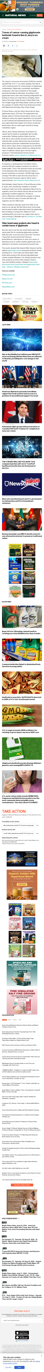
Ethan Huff (12, 389)
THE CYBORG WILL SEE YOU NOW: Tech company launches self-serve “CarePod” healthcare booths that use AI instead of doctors (19, 465)
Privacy (4, 1346)
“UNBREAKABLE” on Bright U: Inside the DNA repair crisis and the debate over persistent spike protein (20, 1071)
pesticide (4, 51)
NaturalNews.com (8, 287)
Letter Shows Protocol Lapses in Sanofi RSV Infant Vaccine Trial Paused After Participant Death (21, 1057)
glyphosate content (14, 250)
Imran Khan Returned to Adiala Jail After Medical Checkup (20, 1110)
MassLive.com (7, 279)
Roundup (10, 51)
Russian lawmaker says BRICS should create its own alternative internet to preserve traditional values (22, 536)
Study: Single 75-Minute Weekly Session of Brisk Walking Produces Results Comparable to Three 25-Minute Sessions (21, 1129)
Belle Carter (13, 352)
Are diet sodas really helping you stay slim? (15, 1168)
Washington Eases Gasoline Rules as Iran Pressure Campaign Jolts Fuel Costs (18, 1064)
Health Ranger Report (9, 1218)
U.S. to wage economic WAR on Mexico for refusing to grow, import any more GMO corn (20, 731)
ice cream (28, 49)
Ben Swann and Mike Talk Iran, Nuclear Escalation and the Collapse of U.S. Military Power (21, 1286)
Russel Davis (13, 41)
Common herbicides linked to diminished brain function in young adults (21, 665)
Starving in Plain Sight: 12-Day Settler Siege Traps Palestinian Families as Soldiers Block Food (18, 1039)
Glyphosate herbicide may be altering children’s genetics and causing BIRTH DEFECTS (21, 764)
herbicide (22, 49)
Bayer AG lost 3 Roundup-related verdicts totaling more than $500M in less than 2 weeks (21, 632)
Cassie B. (12, 424)
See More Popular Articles (22, 1185)
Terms (9, 1346)
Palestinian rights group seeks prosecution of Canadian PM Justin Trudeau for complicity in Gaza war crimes (21, 429)
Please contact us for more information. (13, 843)
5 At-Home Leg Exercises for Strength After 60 (17, 1180)
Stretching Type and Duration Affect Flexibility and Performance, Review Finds (18, 1142)
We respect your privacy (22, 1325)
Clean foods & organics (14, 29)
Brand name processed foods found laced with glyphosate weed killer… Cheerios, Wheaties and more (20, 264)
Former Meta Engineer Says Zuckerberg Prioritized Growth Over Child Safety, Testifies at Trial (20, 1077)
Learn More (8, 1367)
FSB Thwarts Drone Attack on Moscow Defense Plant (19, 1045)
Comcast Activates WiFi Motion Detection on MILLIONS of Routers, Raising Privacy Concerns (21, 1051)
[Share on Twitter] (13, 46)
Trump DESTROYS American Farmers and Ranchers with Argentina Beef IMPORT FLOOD (21, 1252)
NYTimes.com (7, 283)
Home (3, 29)
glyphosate (16, 49)
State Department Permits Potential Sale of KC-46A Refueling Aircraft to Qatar (18, 1032)
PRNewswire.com (8, 275)
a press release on (27, 155)
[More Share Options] (17, 46)
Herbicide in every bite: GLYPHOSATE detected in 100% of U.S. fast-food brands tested (21, 698)
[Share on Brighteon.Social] (4, 46)
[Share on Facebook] (8, 46)
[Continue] (40, 1320)
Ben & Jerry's (8, 49)
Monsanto (34, 49)
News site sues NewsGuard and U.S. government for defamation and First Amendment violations (22, 501)
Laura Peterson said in (26, 180)
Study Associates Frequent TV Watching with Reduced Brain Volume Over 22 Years (20, 1135)
